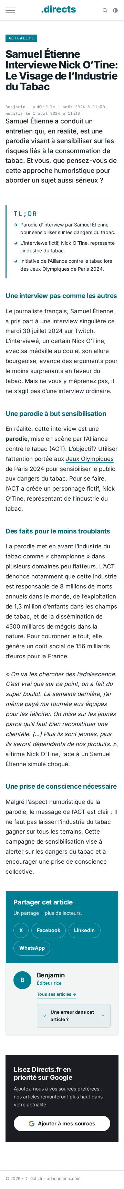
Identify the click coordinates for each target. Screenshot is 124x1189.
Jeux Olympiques (90, 458)
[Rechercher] (105, 10)
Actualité (21, 38)
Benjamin (15, 106)
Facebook (48, 930)
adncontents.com (64, 1178)
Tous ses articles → (56, 994)
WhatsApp (32, 948)
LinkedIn (84, 930)
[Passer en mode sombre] (115, 10)
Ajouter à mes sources (66, 1123)
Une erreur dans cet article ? (72, 1015)
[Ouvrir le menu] (10, 10)
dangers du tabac (69, 851)
